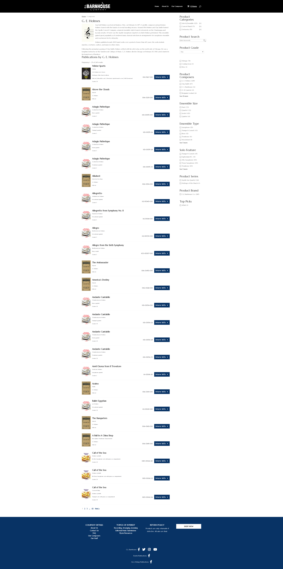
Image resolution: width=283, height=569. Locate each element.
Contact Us (94, 530)
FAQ (94, 533)
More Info (161, 77)
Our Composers (177, 6)
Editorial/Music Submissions (125, 530)
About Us (165, 6)
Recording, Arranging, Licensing (126, 528)
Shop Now (188, 526)
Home (157, 6)
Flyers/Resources (125, 533)
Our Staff (94, 538)
